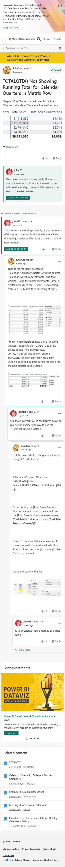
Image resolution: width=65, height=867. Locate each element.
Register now (10, 27)
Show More (12, 146)
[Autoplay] (27, 738)
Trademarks (8, 855)
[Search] (39, 39)
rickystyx (30, 783)
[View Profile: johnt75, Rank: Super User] (7, 223)
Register (48, 39)
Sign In (57, 39)
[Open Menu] (60, 48)
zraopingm (29, 766)
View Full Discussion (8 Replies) (20, 213)
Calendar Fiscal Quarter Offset (26, 791)
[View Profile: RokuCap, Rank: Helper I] (7, 70)
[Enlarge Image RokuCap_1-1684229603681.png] (34, 320)
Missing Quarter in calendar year (28, 805)
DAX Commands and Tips (17, 48)
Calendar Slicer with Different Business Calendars (31, 777)
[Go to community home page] (22, 39)
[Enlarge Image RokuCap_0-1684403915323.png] (37, 588)
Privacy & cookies (31, 848)
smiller (27, 809)
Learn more (43, 59)
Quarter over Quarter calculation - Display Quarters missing (33, 819)
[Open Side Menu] (4, 39)
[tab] (31, 738)
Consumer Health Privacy (46, 860)
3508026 (32, 825)
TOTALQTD (15, 762)
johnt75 (18, 170)
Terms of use (49, 848)
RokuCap (17, 68)
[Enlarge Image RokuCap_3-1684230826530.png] (34, 380)
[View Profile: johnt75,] (9, 171)
